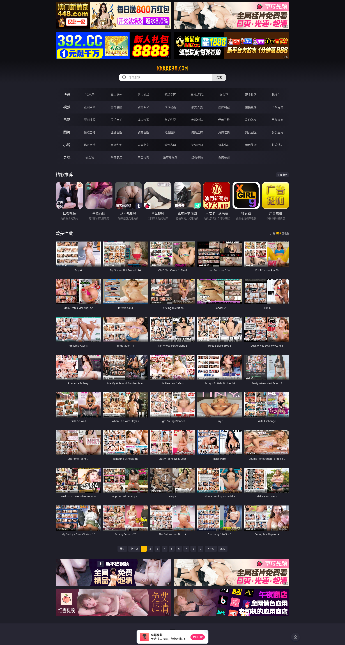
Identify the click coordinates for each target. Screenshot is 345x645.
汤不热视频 (170, 157)
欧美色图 (143, 132)
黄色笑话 (251, 145)
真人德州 (116, 95)
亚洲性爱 (89, 120)
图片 (66, 132)
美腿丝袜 (197, 132)
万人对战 (143, 95)
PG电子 (90, 95)
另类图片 (277, 132)
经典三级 (224, 120)
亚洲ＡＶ (89, 107)
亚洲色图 (116, 132)
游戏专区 (170, 95)
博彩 (66, 94)
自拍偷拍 (116, 107)
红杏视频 (197, 157)
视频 (66, 107)
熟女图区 (251, 132)
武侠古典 (170, 145)
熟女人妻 (197, 107)
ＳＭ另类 (277, 107)
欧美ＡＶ (143, 107)
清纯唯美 (224, 132)
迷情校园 (197, 145)
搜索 (219, 77)
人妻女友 (143, 145)
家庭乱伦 (116, 145)
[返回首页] (295, 637)
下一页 (211, 548)
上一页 (134, 548)
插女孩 (89, 157)
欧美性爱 (170, 120)
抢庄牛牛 (277, 95)
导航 (66, 157)
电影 (66, 119)
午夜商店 (116, 157)
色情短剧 (224, 157)
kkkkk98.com (172, 68)
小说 (66, 144)
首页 (122, 548)
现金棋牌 (251, 95)
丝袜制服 (224, 107)
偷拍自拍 (116, 120)
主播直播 (251, 107)
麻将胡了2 (197, 95)
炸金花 (224, 95)
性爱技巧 (277, 145)
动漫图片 (170, 132)
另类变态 (277, 120)
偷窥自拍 (89, 132)
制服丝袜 (197, 120)
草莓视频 (143, 157)
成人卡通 (143, 120)
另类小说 (224, 145)
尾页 (222, 548)
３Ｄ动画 (170, 107)
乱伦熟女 (251, 120)
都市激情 (89, 145)
